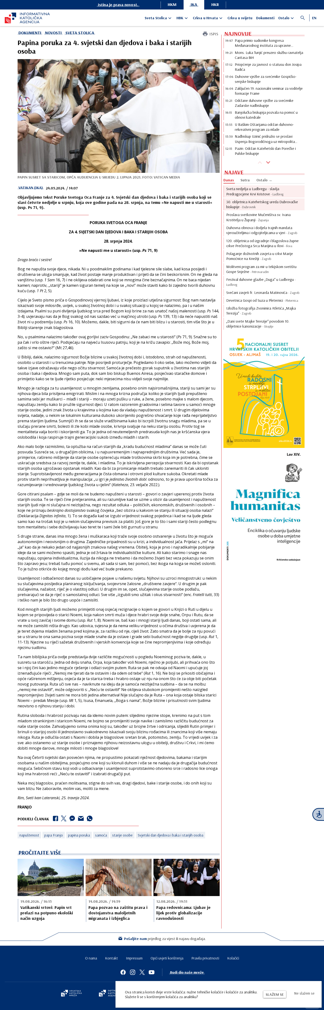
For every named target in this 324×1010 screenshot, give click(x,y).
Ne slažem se (304, 993)
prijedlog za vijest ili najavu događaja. (165, 938)
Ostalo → (264, 180)
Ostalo (283, 17)
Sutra (245, 180)
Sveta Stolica (156, 17)
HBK (179, 17)
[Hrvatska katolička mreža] (71, 993)
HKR (215, 4)
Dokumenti (265, 17)
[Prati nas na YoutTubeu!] (151, 972)
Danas (228, 180)
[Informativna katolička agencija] (112, 993)
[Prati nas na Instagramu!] (132, 972)
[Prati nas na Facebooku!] (123, 972)
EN (314, 17)
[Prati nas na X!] (142, 972)
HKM (172, 4)
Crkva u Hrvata (205, 17)
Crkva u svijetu (239, 17)
